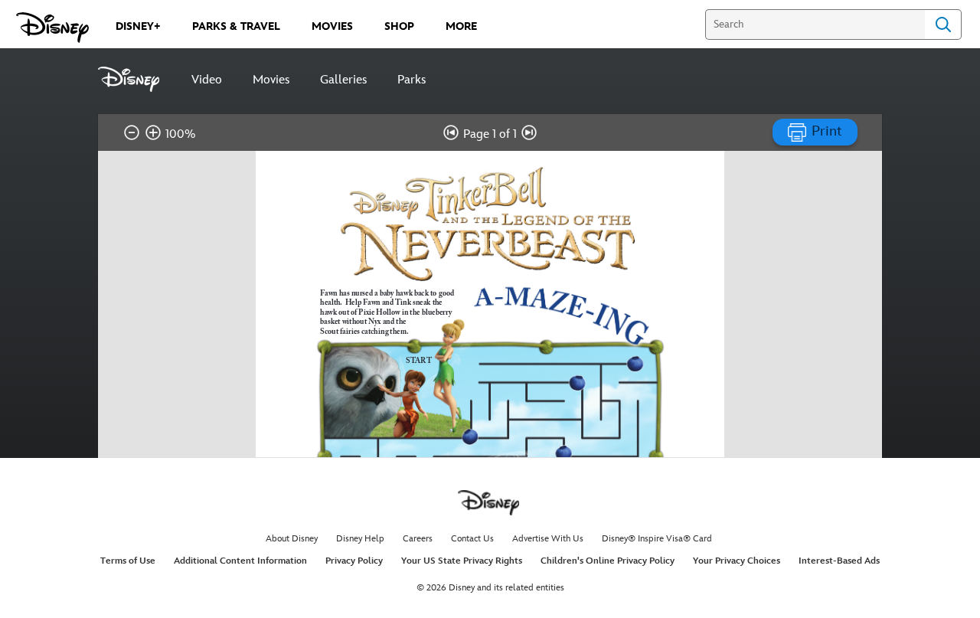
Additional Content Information (240, 561)
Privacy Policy (354, 561)
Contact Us (472, 538)
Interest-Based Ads (839, 561)
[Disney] (137, 79)
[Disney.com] (52, 27)
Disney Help (360, 538)
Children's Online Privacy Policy (608, 561)
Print (825, 131)
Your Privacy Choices (736, 561)
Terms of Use (127, 561)
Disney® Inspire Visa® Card (657, 538)
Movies (271, 80)
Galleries (343, 80)
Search (943, 24)
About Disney (292, 538)
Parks (411, 80)
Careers (418, 538)
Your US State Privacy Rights (461, 561)
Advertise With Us (547, 538)
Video (206, 80)
